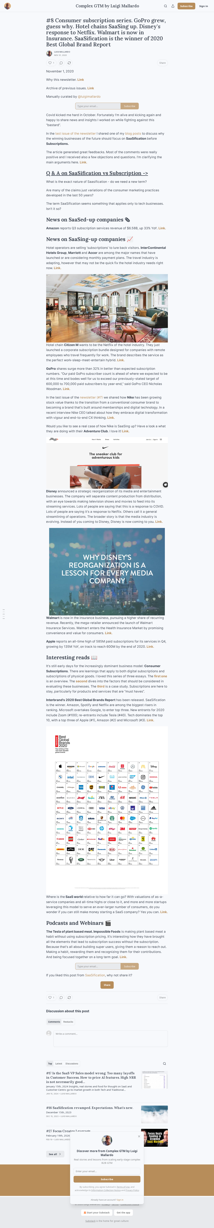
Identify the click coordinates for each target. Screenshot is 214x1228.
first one (160, 676)
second (81, 681)
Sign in (203, 6)
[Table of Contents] (3, 614)
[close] (139, 1136)
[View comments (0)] (61, 63)
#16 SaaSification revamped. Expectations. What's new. (89, 1108)
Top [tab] (50, 1063)
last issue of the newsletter (75, 133)
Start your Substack (98, 1212)
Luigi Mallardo (62, 52)
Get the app (123, 1212)
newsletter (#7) (91, 397)
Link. (83, 162)
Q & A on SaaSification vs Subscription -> (97, 173)
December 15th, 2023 (58, 1112)
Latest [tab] (58, 1063)
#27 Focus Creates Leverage (68, 1131)
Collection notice (130, 1204)
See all (53, 1154)
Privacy (106, 1204)
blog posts (133, 133)
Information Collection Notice (106, 1190)
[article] (107, 1085)
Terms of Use (123, 1186)
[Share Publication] (173, 6)
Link (80, 80)
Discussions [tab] (72, 1063)
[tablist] (60, 1021)
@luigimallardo (89, 97)
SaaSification (95, 975)
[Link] (41, 173)
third (100, 686)
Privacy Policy (132, 1190)
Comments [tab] (54, 1021)
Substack (90, 1220)
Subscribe (186, 6)
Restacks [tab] (68, 1021)
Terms (115, 1204)
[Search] (165, 6)
